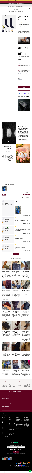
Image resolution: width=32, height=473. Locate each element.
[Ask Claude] (5, 459)
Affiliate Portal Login (11, 439)
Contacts (10, 430)
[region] (4, 188)
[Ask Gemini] (9, 459)
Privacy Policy (13, 465)
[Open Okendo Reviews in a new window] (27, 192)
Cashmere (3, 427)
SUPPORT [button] (17, 417)
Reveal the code (16, 451)
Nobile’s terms (13, 453)
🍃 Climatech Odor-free (5, 436)
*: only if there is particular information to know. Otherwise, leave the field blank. (24, 71)
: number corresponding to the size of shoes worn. (24, 62)
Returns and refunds (11, 429)
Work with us (10, 434)
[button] (21, 22)
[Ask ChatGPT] (3, 459)
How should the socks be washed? (6, 403)
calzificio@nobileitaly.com (11, 6)
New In (3, 421)
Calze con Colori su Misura (8, 204)
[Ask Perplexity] (7, 459)
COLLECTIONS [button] (3, 417)
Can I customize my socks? (5, 398)
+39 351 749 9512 (21, 6)
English (2, 471)
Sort (23, 197)
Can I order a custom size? (5, 395)
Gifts (2, 422)
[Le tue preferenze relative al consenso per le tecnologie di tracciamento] (30, 471)
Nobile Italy (3, 465)
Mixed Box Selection (4, 418)
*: (20, 78)
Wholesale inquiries (11, 433)
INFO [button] (9, 417)
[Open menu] (3, 8)
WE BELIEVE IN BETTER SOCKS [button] (26, 418)
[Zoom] (9, 22)
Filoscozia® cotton (11, 424)
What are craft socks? (12, 423)
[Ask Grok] (11, 459)
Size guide (19, 59)
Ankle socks (3, 433)
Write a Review (27, 194)
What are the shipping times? (5, 406)
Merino (3, 428)
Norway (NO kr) (7, 471)
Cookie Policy (9, 465)
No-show (3, 432)
